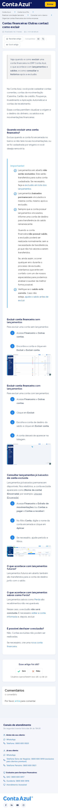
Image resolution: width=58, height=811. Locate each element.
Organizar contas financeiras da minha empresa (20, 18)
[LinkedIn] (11, 805)
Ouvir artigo (13, 45)
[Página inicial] (17, 4)
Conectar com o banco (39, 15)
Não (38, 671)
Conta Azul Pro (23, 12)
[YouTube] (17, 805)
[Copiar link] (43, 39)
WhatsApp (10, 739)
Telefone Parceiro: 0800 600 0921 (21, 765)
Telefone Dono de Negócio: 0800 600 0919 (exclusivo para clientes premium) (30, 760)
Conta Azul (6, 12)
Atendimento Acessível (16, 785)
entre (17, 701)
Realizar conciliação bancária (13, 15)
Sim (24, 671)
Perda (37, 599)
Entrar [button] (50, 4)
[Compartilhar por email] (38, 39)
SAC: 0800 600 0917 (15, 777)
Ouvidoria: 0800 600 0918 (17, 781)
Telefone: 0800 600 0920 (17, 743)
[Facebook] (5, 805)
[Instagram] (23, 805)
